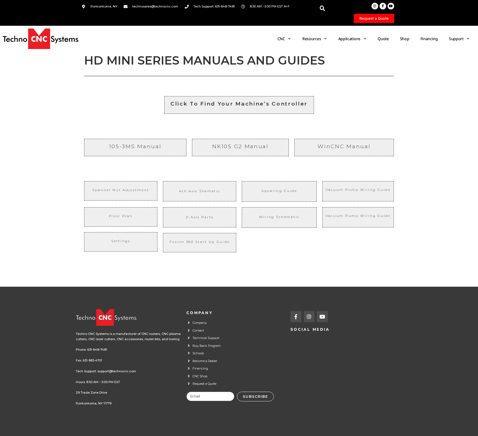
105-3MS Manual (135, 146)
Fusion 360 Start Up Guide (200, 242)
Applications (349, 38)
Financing (429, 38)
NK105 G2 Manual (240, 146)
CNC (281, 38)
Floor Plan (121, 216)
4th (184, 191)
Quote (383, 38)
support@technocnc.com (116, 371)
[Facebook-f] (383, 6)
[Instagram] (375, 6)
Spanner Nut (120, 190)
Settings (120, 241)
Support (456, 38)
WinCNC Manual (344, 146)
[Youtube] (391, 6)
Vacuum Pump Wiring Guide (358, 190)
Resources (311, 38)
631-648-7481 (97, 350)
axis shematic (204, 191)
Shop (404, 38)
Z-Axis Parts (200, 217)
